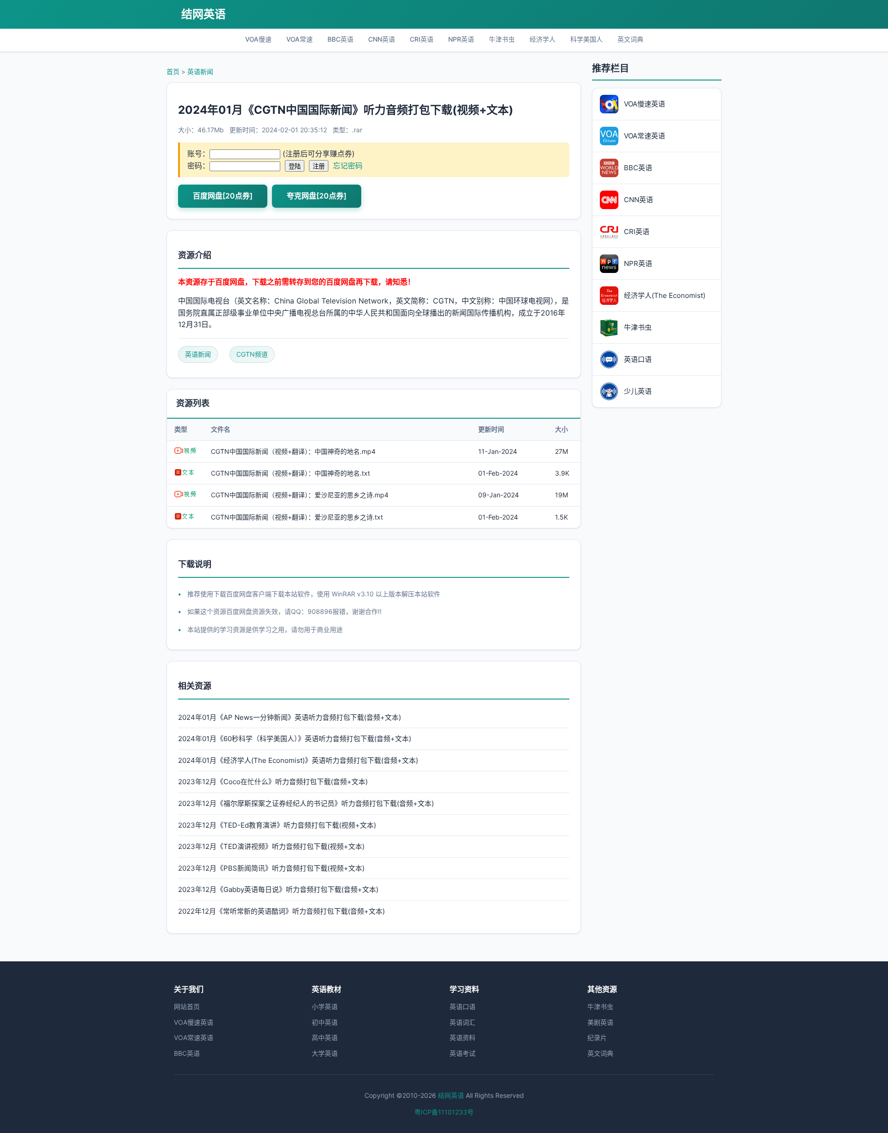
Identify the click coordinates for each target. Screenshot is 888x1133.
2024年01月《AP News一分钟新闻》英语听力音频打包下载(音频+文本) (289, 717)
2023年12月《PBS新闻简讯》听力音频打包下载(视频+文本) (271, 868)
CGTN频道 (252, 354)
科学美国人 (586, 39)
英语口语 (462, 1006)
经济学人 (542, 39)
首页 (172, 71)
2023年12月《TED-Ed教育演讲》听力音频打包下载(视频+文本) (277, 825)
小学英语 (325, 1006)
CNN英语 (381, 39)
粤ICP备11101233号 (444, 1112)
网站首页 (187, 1006)
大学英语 (325, 1053)
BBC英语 (340, 39)
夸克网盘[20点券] (316, 195)
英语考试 (462, 1053)
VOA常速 (299, 39)
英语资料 (462, 1037)
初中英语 (325, 1022)
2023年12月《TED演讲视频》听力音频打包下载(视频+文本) (271, 846)
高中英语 (325, 1037)
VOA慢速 (258, 39)
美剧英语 (600, 1022)
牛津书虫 (502, 39)
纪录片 (597, 1037)
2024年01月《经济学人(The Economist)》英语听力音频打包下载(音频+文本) (298, 760)
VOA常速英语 (193, 1037)
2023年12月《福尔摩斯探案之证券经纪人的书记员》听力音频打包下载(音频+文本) (306, 803)
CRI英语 (421, 39)
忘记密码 (348, 165)
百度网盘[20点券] (223, 195)
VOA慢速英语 (193, 1022)
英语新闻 (200, 71)
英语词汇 (462, 1022)
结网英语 (203, 14)
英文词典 (630, 39)
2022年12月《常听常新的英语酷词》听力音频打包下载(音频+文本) (281, 911)
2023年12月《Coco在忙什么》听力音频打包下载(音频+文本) (273, 781)
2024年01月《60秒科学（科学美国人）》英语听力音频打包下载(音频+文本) (294, 738)
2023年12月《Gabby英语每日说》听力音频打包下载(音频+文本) (278, 889)
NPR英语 (461, 39)
